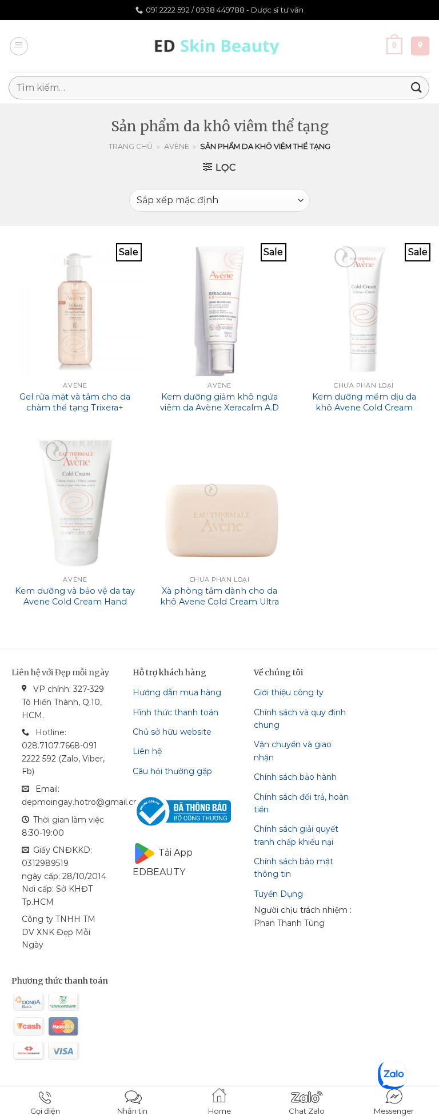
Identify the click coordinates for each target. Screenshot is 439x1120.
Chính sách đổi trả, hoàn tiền (301, 803)
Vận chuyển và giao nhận (293, 750)
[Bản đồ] (420, 46)
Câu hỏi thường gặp (172, 771)
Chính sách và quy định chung (300, 718)
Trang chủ (131, 146)
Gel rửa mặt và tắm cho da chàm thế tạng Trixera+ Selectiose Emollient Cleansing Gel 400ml (74, 413)
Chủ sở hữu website (172, 732)
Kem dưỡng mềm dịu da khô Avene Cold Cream (364, 402)
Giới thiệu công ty (289, 692)
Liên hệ (147, 751)
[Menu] (19, 46)
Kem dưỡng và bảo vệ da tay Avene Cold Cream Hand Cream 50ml (75, 601)
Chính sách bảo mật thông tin (293, 867)
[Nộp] (416, 87)
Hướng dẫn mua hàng (177, 692)
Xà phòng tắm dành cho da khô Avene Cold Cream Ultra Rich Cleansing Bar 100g (219, 601)
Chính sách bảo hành (295, 777)
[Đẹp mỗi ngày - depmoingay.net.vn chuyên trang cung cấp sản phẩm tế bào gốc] (220, 46)
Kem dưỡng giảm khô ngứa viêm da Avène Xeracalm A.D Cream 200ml (219, 407)
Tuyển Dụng (278, 894)
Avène (176, 146)
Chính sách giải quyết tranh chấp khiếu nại (296, 835)
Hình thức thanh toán (175, 712)
